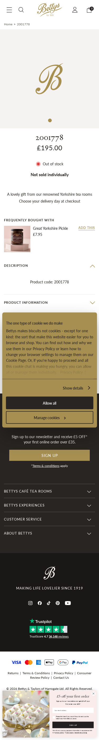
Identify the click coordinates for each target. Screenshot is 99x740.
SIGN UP (73, 725)
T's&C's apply (69, 733)
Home (8, 24)
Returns (13, 673)
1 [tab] (49, 120)
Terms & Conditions (36, 673)
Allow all (49, 403)
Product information (26, 302)
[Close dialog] (93, 693)
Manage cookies (47, 417)
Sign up (49, 455)
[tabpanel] (49, 78)
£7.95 (37, 234)
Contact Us (61, 677)
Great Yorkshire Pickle (50, 228)
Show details (73, 388)
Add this (86, 228)
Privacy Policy (71, 372)
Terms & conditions (45, 465)
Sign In (75, 10)
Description (16, 265)
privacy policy (59, 733)
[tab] (49, 265)
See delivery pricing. (80, 733)
